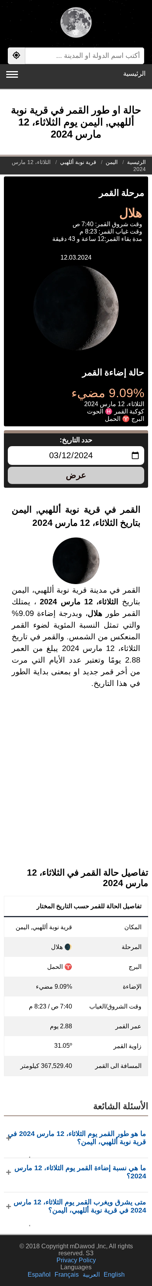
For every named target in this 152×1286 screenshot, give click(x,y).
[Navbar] (12, 74)
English (114, 1274)
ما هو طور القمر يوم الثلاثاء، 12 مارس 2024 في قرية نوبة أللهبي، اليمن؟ (77, 1138)
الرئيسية (134, 73)
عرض (76, 475)
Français (67, 1274)
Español (39, 1274)
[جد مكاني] (16, 55)
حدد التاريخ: (76, 440)
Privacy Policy (76, 1260)
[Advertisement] (76, 784)
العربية (91, 1274)
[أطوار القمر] (76, 23)
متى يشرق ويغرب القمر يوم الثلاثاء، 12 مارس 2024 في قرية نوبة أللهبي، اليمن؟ (80, 1206)
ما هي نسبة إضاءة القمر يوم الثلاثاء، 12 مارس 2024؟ (80, 1172)
